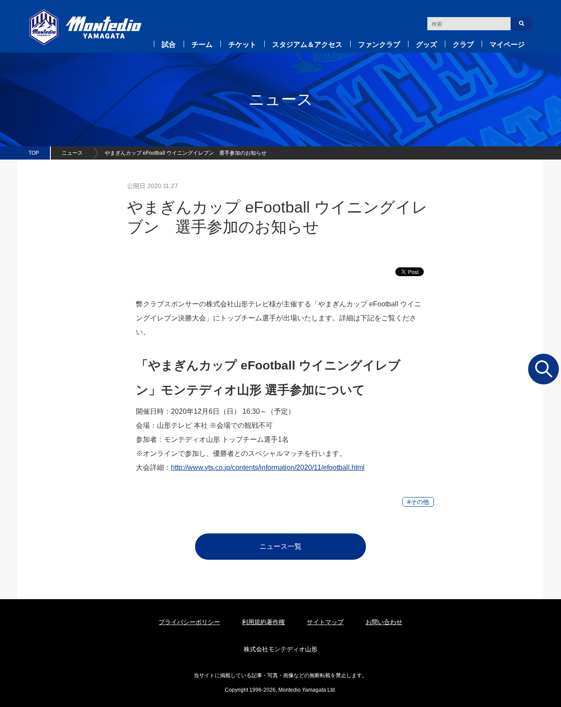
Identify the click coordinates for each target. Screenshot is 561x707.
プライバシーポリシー (189, 621)
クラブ (463, 44)
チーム (202, 44)
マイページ (507, 44)
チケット (242, 44)
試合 (169, 44)
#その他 (418, 501)
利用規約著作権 (263, 621)
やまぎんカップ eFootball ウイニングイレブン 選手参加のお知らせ (185, 153)
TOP (33, 153)
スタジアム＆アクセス (307, 44)
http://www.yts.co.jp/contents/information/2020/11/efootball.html (268, 467)
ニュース (72, 153)
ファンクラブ (379, 44)
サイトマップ (325, 621)
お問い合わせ (384, 621)
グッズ (426, 44)
